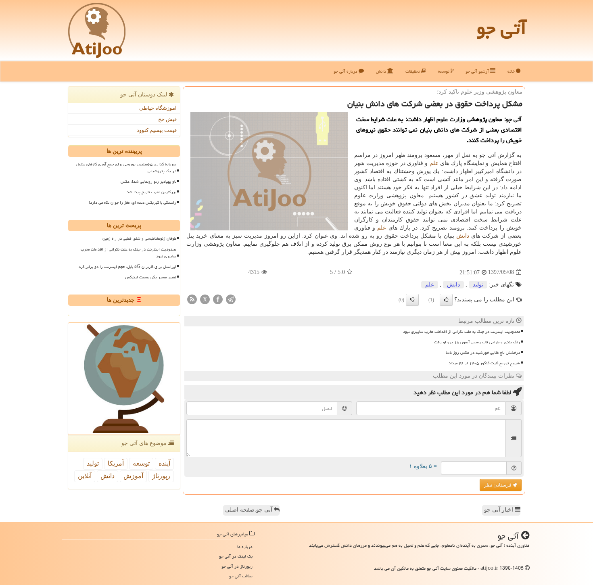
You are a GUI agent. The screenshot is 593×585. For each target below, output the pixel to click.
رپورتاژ (161, 475)
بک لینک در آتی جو (236, 556)
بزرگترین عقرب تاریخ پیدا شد (151, 192)
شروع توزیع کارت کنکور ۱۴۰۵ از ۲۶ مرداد (484, 363)
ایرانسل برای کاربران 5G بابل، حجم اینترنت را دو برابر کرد (127, 267)
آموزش (133, 475)
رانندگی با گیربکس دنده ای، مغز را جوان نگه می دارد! (132, 202)
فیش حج (167, 119)
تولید (478, 285)
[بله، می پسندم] (446, 300)
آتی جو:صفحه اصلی (249, 510)
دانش (381, 71)
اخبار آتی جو (499, 510)
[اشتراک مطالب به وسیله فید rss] (192, 299)
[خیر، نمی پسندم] (412, 300)
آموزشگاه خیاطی (158, 108)
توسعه (444, 71)
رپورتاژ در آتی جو (237, 566)
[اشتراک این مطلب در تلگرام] (230, 299)
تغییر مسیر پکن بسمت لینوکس (150, 277)
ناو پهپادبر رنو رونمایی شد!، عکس (148, 182)
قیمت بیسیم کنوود (157, 130)
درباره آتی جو (346, 71)
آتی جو (501, 28)
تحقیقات (413, 71)
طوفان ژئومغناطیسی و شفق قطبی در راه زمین (139, 238)
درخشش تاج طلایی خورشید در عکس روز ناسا (483, 353)
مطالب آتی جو (241, 576)
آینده (164, 463)
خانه (511, 71)
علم (434, 163)
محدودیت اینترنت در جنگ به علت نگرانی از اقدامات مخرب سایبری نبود (461, 332)
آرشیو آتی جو (478, 71)
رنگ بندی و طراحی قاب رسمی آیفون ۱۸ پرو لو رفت (477, 342)
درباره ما (245, 546)
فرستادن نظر (498, 485)
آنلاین (85, 475)
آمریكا (116, 463)
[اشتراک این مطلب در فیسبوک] (217, 299)
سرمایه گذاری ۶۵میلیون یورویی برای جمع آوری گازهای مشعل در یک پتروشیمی (126, 167)
